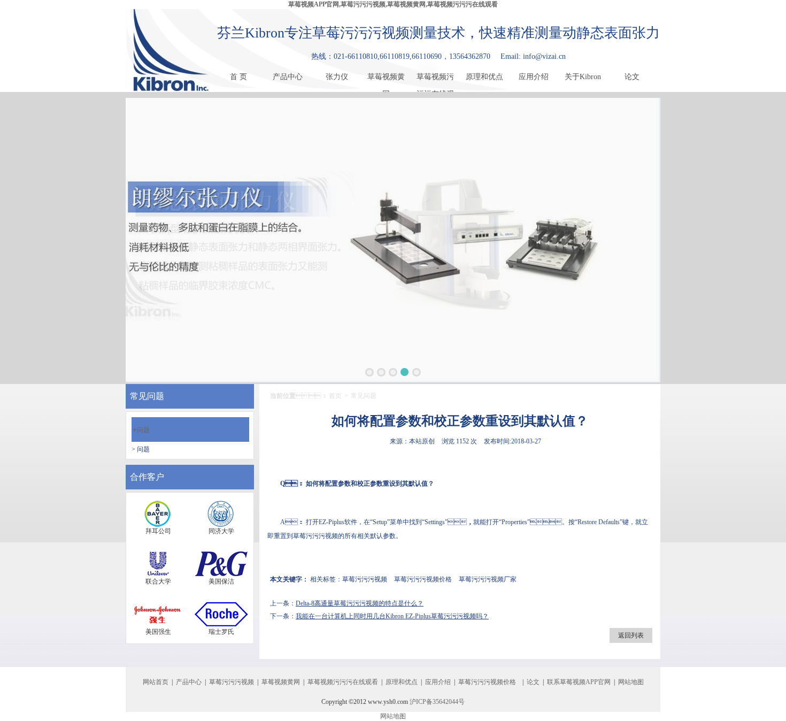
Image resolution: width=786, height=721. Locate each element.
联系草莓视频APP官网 (579, 682)
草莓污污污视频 (315, 536)
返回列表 (631, 635)
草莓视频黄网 (386, 79)
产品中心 (288, 77)
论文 (632, 77)
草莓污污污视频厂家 (488, 579)
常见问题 (363, 396)
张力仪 (337, 77)
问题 (141, 430)
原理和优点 (484, 77)
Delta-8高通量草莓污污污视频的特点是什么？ (359, 603)
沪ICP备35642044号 (437, 701)
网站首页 (155, 682)
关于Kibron (583, 77)
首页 (335, 396)
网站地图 (631, 682)
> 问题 (141, 449)
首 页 (238, 77)
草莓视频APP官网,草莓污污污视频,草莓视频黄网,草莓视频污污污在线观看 (393, 4)
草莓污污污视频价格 (423, 579)
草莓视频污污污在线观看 (435, 79)
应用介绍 (534, 77)
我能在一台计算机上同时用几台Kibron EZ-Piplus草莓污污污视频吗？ (392, 616)
